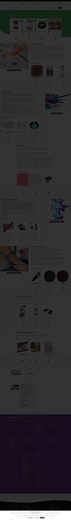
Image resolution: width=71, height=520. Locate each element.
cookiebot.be (11, 519)
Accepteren (42, 517)
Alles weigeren (37, 517)
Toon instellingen (30, 517)
